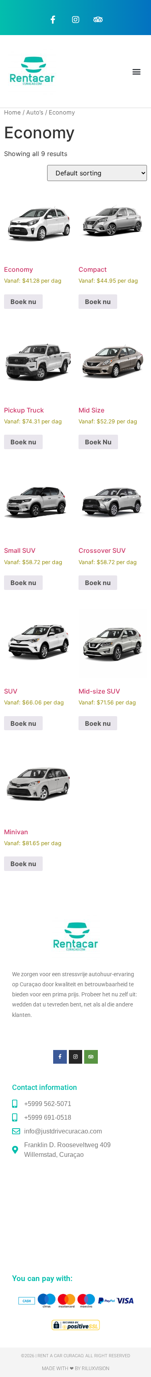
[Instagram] (75, 19)
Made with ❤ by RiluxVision (76, 1368)
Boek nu (23, 302)
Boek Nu (98, 442)
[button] (136, 71)
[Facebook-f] (53, 19)
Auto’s (34, 112)
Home (12, 112)
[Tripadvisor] (98, 19)
